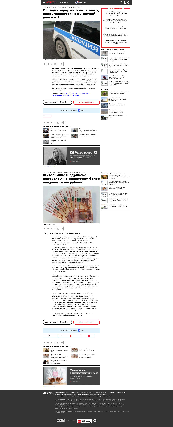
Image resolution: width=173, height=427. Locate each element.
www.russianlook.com (52, 59)
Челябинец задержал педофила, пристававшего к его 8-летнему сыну (71, 94)
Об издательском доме (62, 392)
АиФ (53, 224)
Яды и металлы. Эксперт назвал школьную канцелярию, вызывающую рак (118, 189)
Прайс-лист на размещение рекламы (65, 394)
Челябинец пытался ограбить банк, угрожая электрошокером (88, 135)
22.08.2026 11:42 (47, 172)
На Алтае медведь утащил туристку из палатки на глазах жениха (118, 92)
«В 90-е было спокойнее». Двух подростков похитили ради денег (118, 205)
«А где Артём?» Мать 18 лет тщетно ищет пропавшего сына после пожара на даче (119, 194)
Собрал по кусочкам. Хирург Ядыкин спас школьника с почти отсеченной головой (119, 59)
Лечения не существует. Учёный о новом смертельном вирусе (118, 52)
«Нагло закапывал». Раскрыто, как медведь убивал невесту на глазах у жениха (119, 65)
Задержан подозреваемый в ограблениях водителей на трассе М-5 (60, 142)
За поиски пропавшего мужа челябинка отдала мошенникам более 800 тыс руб (60, 362)
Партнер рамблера (70, 420)
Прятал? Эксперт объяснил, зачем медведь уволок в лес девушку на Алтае (118, 200)
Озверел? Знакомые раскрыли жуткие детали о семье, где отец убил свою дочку (116, 13)
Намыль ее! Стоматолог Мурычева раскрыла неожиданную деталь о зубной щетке (118, 71)
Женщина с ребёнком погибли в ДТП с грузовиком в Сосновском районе (115, 35)
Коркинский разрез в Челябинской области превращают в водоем (116, 27)
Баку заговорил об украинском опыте (117, 116)
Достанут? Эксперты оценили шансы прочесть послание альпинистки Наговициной (119, 83)
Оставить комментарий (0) (86, 102)
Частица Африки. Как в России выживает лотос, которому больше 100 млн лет (119, 183)
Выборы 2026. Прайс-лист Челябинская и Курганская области (72, 396)
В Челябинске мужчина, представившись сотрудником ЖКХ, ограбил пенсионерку (88, 130)
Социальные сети (121, 392)
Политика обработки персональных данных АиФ (92, 394)
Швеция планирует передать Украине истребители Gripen (116, 104)
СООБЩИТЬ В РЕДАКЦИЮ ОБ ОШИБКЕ (102, 396)
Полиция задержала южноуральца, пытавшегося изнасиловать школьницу (59, 130)
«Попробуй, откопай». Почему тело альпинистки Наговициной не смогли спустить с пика (119, 77)
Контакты (111, 392)
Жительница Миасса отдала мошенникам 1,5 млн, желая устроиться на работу (87, 356)
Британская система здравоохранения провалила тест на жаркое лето (118, 99)
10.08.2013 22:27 (47, 7)
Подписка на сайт (101, 392)
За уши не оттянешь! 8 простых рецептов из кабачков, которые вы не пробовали (119, 177)
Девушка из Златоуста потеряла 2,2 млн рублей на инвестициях (88, 349)
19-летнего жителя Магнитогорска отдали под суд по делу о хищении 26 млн (59, 356)
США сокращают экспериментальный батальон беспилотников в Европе (117, 111)
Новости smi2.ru (49, 167)
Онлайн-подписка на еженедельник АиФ (82, 392)
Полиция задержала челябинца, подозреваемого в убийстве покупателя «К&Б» (60, 136)
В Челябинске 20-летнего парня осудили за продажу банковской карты (116, 42)
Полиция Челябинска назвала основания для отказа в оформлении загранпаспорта (115, 20)
